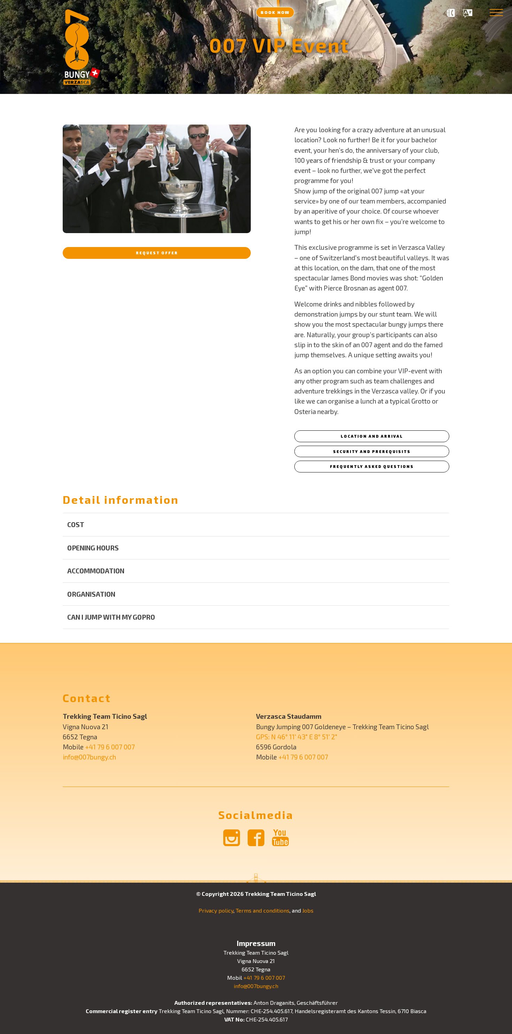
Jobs (307, 910)
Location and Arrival (372, 436)
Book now (275, 12)
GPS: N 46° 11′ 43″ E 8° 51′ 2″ (296, 737)
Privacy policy (216, 910)
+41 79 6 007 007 (110, 747)
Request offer (157, 252)
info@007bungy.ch (89, 757)
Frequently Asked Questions (372, 466)
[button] (77, 179)
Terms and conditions (262, 910)
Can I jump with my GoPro (111, 617)
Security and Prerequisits (372, 451)
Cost (75, 524)
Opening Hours (93, 548)
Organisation (91, 594)
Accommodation (95, 571)
